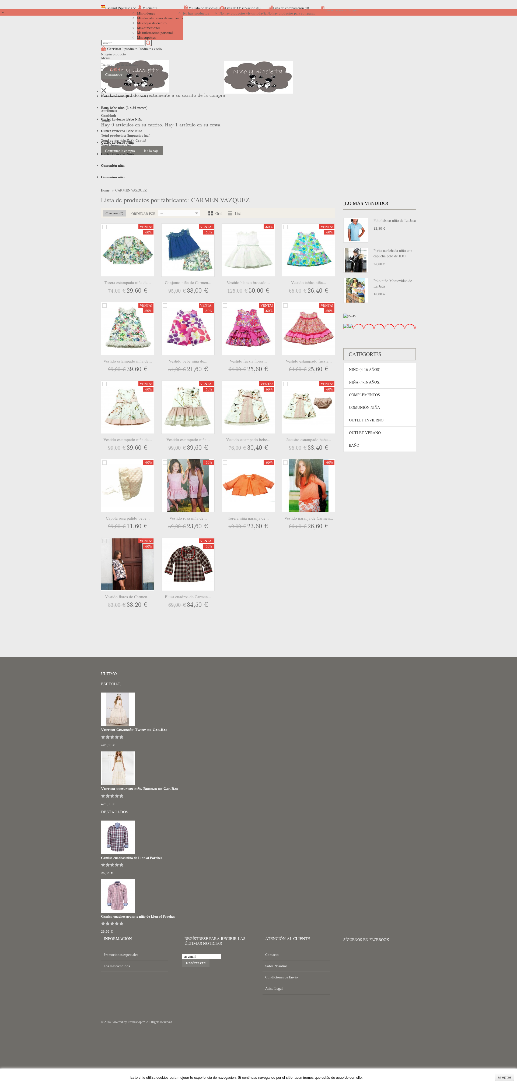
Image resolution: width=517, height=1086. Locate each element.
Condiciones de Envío (281, 977)
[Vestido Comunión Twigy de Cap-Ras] (118, 724)
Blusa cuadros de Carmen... (188, 596)
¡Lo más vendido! (365, 203)
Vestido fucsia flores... (248, 361)
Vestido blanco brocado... (248, 282)
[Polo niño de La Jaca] (355, 290)
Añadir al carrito (117, 291)
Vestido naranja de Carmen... (308, 518)
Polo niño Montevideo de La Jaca (392, 283)
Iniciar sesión (335, 10)
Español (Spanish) (118, 7)
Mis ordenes (146, 13)
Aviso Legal (274, 988)
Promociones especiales (121, 955)
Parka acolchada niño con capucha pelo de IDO (392, 253)
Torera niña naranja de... (248, 518)
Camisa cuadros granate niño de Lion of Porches (138, 916)
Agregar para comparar (104, 227)
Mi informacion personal (155, 32)
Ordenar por (143, 213)
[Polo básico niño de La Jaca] (355, 230)
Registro (355, 10)
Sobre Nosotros (276, 966)
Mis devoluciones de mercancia (160, 18)
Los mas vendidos (117, 966)
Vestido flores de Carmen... (128, 596)
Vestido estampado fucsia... (309, 361)
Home (105, 190)
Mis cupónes (146, 37)
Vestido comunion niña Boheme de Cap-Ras (139, 789)
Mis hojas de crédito (152, 22)
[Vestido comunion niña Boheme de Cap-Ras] (118, 783)
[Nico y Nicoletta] (258, 85)
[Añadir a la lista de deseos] (139, 291)
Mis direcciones (148, 27)
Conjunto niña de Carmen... (188, 282)
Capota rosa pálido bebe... (128, 518)
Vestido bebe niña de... (188, 361)
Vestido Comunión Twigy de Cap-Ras (134, 730)
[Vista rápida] (149, 291)
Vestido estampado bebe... (248, 439)
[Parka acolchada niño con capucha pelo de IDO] (355, 260)
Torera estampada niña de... (127, 282)
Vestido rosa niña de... (188, 518)
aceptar (504, 1077)
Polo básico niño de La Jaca (394, 220)
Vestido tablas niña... (308, 282)
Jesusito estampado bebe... (308, 439)
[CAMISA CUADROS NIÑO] (118, 852)
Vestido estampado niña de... (127, 361)
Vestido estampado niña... (188, 439)
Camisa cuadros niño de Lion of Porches (131, 857)
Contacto (272, 955)
